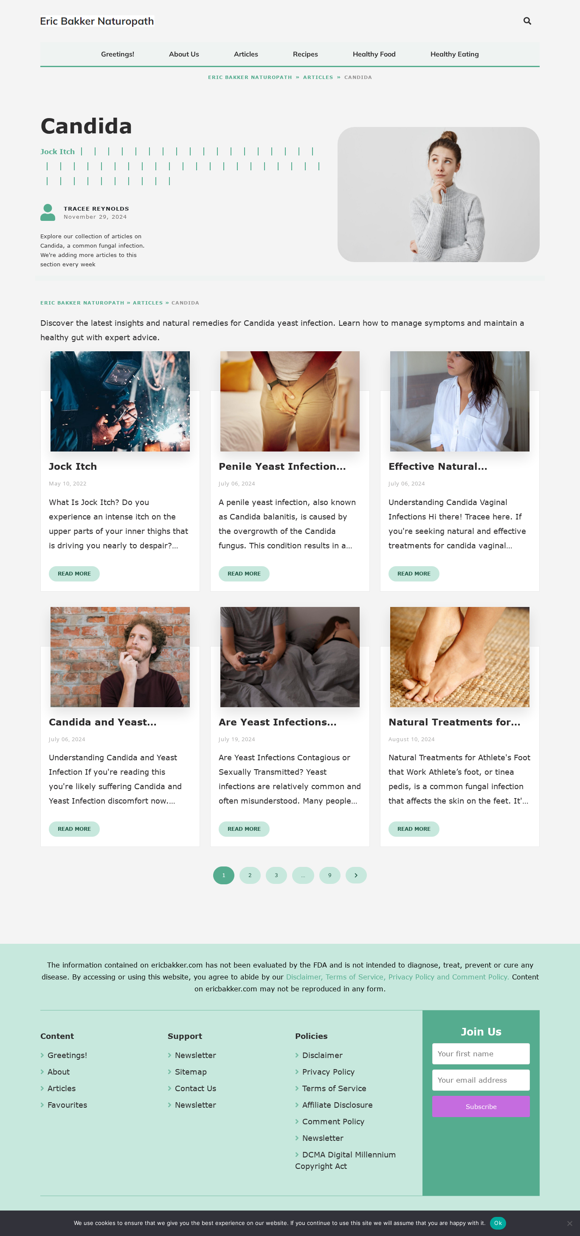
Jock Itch (57, 151)
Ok (498, 1222)
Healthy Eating (455, 54)
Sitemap (191, 1071)
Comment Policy (333, 1121)
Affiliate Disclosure (337, 1104)
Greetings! (117, 54)
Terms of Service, (356, 977)
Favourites (67, 1104)
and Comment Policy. (473, 977)
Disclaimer (322, 1055)
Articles (246, 54)
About (59, 1071)
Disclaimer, (304, 977)
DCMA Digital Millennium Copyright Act (345, 1160)
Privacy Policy (411, 977)
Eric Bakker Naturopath (250, 77)
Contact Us (195, 1088)
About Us (184, 54)
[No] (569, 1223)
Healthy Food (374, 54)
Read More (74, 573)
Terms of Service (334, 1088)
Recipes (305, 54)
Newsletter (195, 1055)
